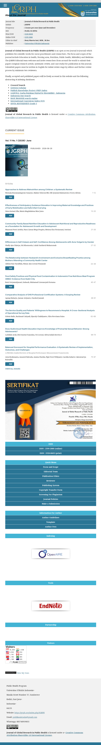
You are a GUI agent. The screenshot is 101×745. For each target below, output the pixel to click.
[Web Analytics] (10, 673)
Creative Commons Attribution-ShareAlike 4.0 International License (45, 733)
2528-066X (29, 34)
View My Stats (23, 673)
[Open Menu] (5, 5)
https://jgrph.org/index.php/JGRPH (29, 712)
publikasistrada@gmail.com (25, 717)
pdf (10, 197)
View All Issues (12, 369)
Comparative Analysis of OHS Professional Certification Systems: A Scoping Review (42, 295)
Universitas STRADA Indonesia (37, 43)
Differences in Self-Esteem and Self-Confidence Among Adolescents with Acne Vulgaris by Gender (49, 242)
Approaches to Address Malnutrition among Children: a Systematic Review (38, 189)
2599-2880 (29, 37)
